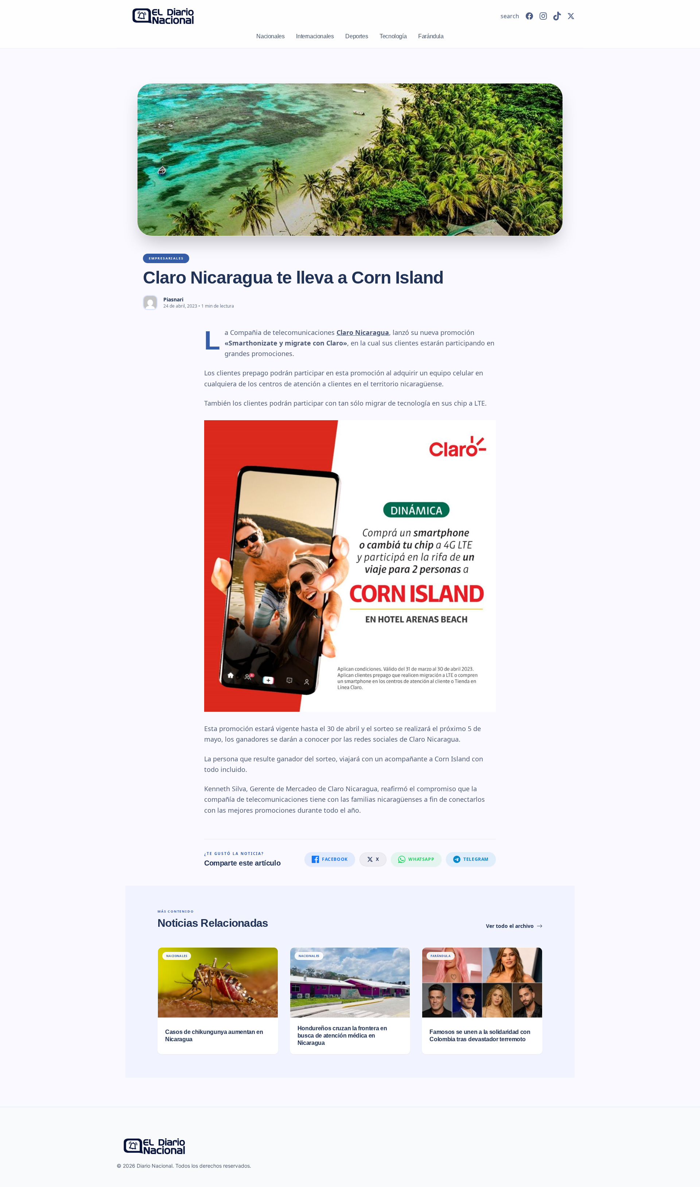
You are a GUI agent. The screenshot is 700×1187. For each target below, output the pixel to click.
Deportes (356, 36)
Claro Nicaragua (363, 332)
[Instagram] (543, 16)
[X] (571, 16)
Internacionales (315, 36)
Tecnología (393, 36)
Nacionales (270, 36)
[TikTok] (557, 16)
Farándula (430, 36)
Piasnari (173, 299)
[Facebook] (529, 16)
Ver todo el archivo (510, 925)
